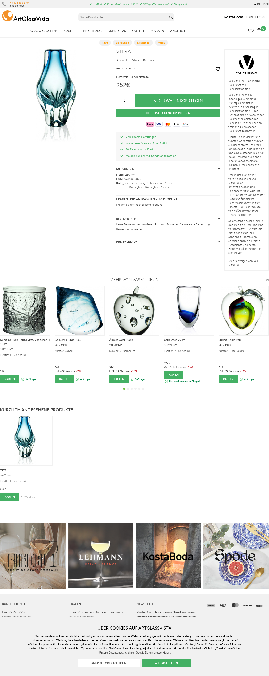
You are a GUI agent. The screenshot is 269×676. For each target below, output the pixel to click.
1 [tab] (124, 392)
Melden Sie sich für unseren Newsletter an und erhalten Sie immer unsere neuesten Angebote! (166, 614)
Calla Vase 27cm (174, 340)
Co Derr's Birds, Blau (68, 340)
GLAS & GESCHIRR (43, 31)
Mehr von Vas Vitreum (134, 279)
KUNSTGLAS (117, 31)
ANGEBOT (177, 31)
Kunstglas (135, 187)
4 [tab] (135, 392)
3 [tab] (132, 392)
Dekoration (156, 183)
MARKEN (157, 31)
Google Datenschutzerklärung (153, 652)
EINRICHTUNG (91, 31)
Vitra (3, 470)
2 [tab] (128, 392)
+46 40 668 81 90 (18, 2)
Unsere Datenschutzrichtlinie (116, 652)
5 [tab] (139, 392)
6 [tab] (143, 392)
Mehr (266, 280)
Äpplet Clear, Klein (121, 340)
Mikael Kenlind (143, 60)
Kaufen (10, 379)
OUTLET (138, 31)
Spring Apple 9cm (230, 340)
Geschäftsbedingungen (16, 616)
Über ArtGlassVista (14, 612)
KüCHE (68, 31)
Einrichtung (138, 183)
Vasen (171, 183)
